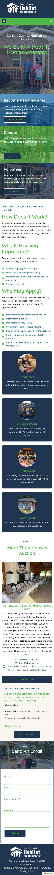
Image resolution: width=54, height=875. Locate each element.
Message (8, 810)
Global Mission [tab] (13, 726)
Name (7, 776)
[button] (4, 21)
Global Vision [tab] (12, 705)
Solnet (31, 871)
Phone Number (11, 799)
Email (7, 788)
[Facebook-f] (51, 21)
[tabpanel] (27, 715)
